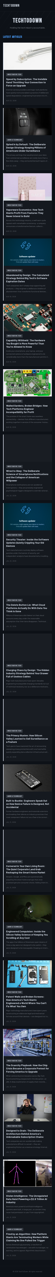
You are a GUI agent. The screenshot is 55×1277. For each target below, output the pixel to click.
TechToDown (11, 5)
